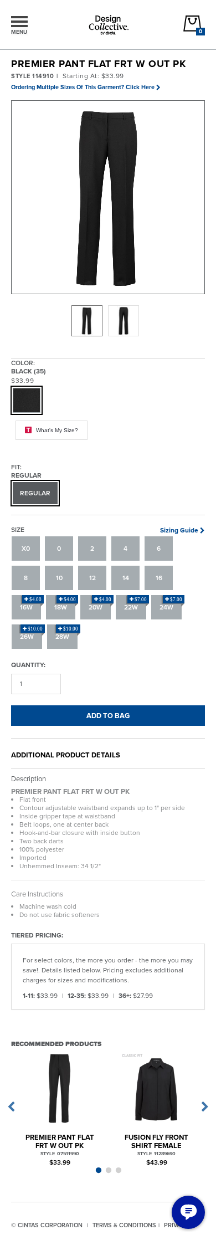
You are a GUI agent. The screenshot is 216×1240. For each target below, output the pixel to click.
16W (31, 604)
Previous (11, 1107)
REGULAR (35, 493)
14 (125, 578)
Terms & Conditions (124, 1225)
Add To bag (108, 715)
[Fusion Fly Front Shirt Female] (156, 1088)
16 (159, 578)
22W (135, 604)
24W (171, 604)
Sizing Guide (179, 530)
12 (92, 578)
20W (100, 604)
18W (65, 604)
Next (204, 1107)
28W (66, 634)
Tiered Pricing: (37, 935)
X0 (26, 549)
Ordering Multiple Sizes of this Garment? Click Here (83, 87)
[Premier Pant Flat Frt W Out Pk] (59, 1088)
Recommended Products (56, 1043)
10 (59, 578)
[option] (86, 320)
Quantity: (28, 664)
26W (31, 634)
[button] (108, 198)
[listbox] (108, 320)
